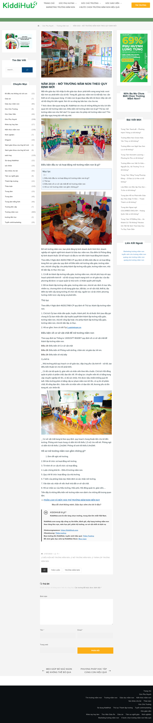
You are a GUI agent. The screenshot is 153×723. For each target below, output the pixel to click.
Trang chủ (49, 3)
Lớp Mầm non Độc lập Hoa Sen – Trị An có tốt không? (133, 188)
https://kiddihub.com (69, 530)
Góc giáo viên (112, 3)
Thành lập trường (11, 181)
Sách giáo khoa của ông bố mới (17, 145)
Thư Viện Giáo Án (108, 714)
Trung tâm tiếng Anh (12, 202)
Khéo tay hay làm (11, 124)
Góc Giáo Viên (10, 114)
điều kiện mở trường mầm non (56, 557)
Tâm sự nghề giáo (12, 176)
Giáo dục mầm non (12, 104)
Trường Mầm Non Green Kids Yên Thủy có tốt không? (132, 139)
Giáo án (8, 99)
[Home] (38, 26)
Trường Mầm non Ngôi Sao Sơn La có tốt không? (133, 148)
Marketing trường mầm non (60, 7)
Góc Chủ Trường (89, 3)
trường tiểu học (10, 217)
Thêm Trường (88, 536)
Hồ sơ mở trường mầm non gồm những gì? (61, 187)
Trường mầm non (11, 212)
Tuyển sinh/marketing (13, 222)
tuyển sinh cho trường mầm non (134, 254)
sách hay (8, 155)
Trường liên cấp (11, 207)
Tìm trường (140, 5)
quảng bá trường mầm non (134, 260)
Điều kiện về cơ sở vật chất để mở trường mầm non (64, 184)
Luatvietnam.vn (74, 327)
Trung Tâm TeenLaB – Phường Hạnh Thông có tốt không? (132, 131)
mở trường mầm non (82, 557)
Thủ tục (47, 181)
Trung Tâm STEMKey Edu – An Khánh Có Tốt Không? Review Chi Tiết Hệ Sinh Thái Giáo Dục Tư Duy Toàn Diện (133, 224)
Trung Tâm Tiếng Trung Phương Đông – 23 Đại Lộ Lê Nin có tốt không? (133, 178)
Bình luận (43, 596)
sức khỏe (8, 166)
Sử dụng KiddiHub (12, 160)
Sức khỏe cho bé (11, 171)
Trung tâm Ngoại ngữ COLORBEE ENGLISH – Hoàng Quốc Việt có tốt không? (133, 210)
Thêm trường (60, 533)
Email (80, 630)
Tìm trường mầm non (94, 698)
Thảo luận (9, 186)
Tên (42, 630)
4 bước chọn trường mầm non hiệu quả (99, 7)
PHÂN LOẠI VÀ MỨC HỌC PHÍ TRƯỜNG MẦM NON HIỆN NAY (72, 500)
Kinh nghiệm (9, 135)
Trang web (44, 645)
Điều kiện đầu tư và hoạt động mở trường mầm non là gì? (66, 178)
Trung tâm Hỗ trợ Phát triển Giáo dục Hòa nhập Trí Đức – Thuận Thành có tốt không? (133, 198)
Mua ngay (83, 539)
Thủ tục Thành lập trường (123, 708)
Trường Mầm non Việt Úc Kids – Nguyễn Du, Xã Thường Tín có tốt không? (133, 166)
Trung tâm (9, 191)
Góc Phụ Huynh (11, 119)
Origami (8, 140)
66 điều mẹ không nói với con (16, 93)
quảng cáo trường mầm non (134, 257)
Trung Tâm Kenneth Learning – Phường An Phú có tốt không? (133, 156)
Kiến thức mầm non (12, 130)
